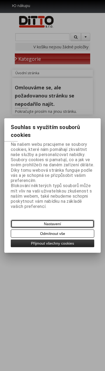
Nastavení (52, 224)
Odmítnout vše (52, 233)
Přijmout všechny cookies (52, 243)
